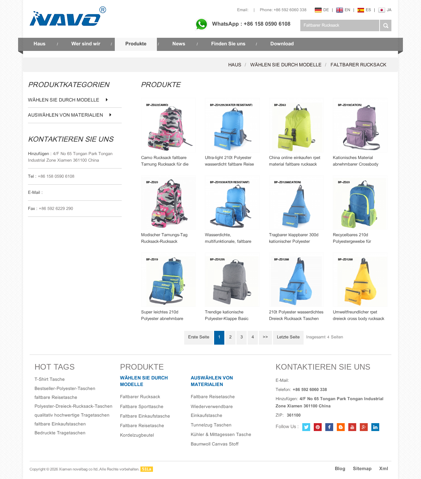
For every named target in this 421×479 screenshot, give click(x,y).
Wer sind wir (85, 44)
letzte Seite (288, 337)
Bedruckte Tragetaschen (60, 433)
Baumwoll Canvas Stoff (214, 444)
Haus (39, 44)
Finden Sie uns (228, 44)
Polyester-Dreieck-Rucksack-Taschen (73, 406)
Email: (242, 10)
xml (383, 469)
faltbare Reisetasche (56, 397)
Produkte (135, 44)
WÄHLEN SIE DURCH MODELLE (286, 65)
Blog (340, 469)
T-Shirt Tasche (50, 379)
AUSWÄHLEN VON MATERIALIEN (65, 115)
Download (282, 44)
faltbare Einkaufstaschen (60, 424)
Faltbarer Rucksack (358, 65)
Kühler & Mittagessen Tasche (221, 434)
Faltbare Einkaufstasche (145, 416)
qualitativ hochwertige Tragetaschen (72, 415)
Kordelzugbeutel (137, 435)
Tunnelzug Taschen (211, 425)
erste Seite (198, 337)
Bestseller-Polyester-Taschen (65, 388)
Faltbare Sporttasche (141, 406)
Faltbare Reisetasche (142, 425)
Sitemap (362, 469)
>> (265, 337)
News (178, 44)
